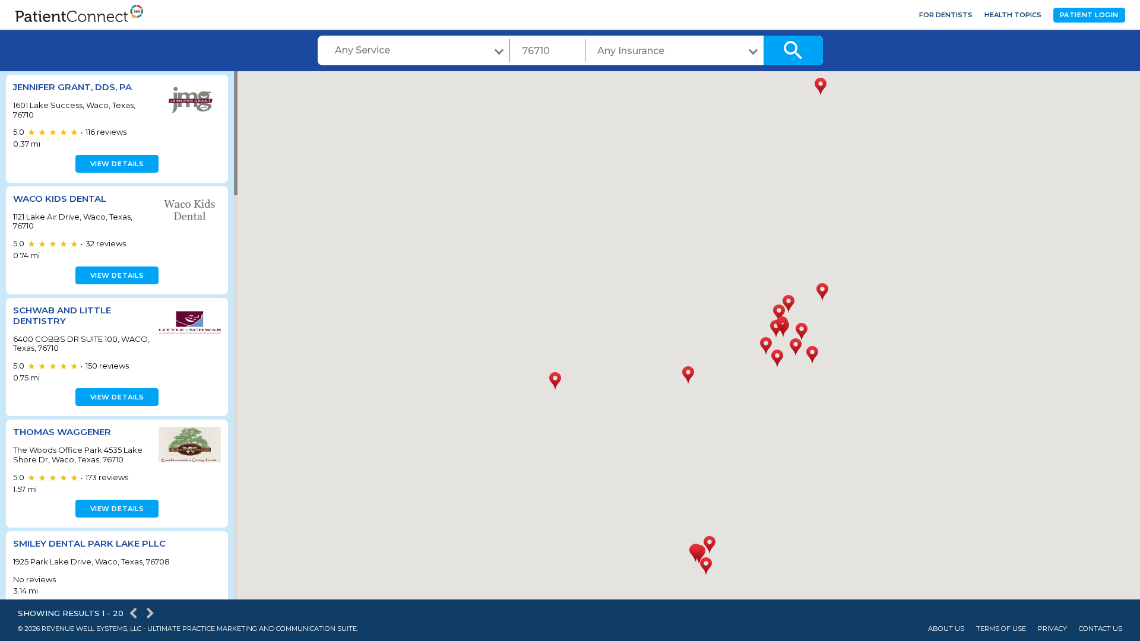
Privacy (1052, 629)
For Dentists (946, 15)
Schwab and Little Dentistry (62, 315)
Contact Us (1100, 629)
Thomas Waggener (62, 431)
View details (117, 164)
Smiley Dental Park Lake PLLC (89, 543)
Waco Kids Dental (59, 198)
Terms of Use (1001, 629)
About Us (946, 629)
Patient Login (1089, 15)
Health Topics (1012, 15)
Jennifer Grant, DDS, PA (72, 87)
